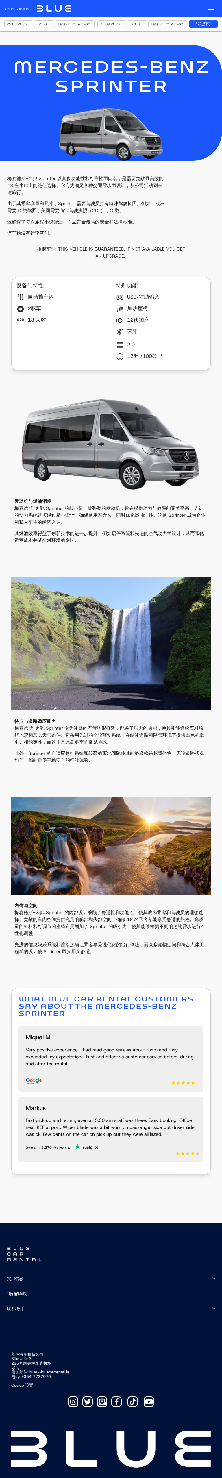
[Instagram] (73, 1401)
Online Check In (17, 9)
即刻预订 (203, 23)
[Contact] (102, 1401)
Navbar (54, 8)
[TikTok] (132, 1401)
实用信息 (15, 1278)
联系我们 (15, 1308)
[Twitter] (87, 1401)
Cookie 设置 (22, 1385)
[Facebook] (116, 1401)
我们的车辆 (17, 1293)
